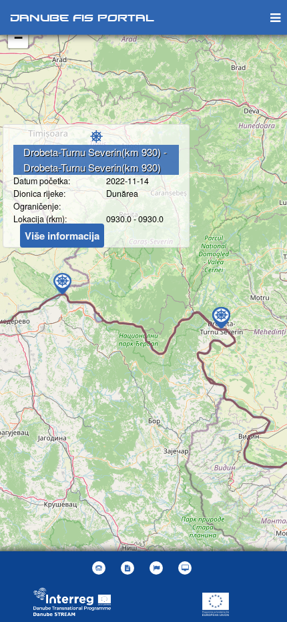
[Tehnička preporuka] (187, 568)
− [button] (18, 37)
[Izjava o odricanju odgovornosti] (129, 568)
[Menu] (275, 17)
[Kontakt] (100, 568)
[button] (158, 568)
